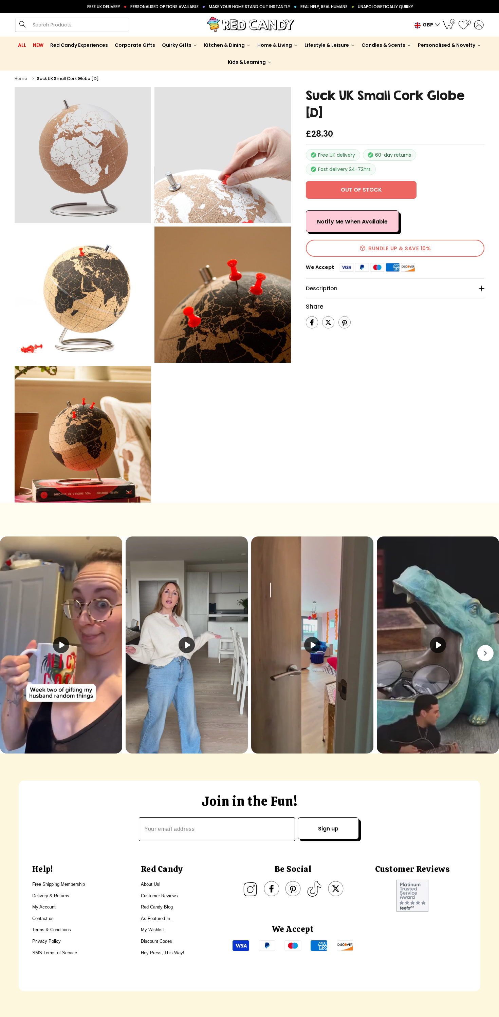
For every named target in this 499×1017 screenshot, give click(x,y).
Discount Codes (156, 941)
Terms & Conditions (51, 929)
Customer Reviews (159, 895)
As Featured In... (157, 918)
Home (21, 78)
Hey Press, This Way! (162, 952)
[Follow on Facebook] (271, 889)
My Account (44, 907)
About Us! (151, 884)
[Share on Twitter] (328, 322)
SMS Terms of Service (54, 952)
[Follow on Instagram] (250, 889)
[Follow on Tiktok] (314, 889)
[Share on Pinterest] (344, 322)
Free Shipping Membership (58, 884)
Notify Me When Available (352, 222)
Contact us (43, 918)
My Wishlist (152, 929)
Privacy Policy (46, 941)
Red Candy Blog (157, 907)
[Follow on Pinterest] (293, 889)
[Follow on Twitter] (336, 889)
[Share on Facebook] (312, 322)
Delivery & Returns (50, 895)
